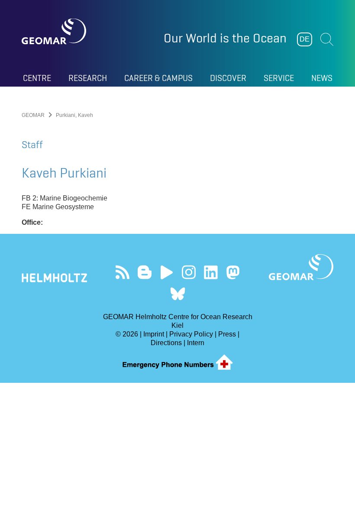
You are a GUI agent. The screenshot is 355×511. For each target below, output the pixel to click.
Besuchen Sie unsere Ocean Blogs (144, 272)
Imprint (153, 334)
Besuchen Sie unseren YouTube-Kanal (166, 272)
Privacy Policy (191, 334)
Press (227, 334)
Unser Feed (122, 272)
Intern (195, 342)
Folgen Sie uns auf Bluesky (177, 293)
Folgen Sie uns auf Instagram (188, 272)
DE (305, 39)
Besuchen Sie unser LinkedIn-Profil (210, 272)
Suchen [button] (326, 39)
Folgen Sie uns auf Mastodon (232, 272)
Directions (166, 342)
